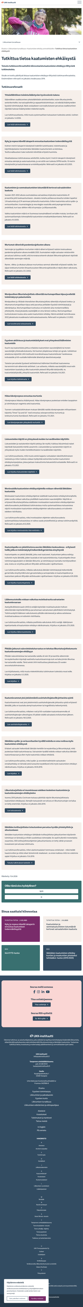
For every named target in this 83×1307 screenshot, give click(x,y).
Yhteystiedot (41, 1273)
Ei (41, 897)
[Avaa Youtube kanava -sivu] (48, 992)
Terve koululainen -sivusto (41, 1226)
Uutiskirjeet (41, 1255)
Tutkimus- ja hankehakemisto (41, 1238)
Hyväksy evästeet (37, 1298)
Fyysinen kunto (41, 1098)
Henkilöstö (41, 1161)
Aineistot (41, 1111)
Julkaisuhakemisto (41, 1167)
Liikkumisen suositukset (41, 1186)
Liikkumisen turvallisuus (11, 42)
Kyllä (41, 891)
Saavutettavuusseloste (50, 1297)
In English (41, 1127)
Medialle (41, 1199)
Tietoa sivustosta (41, 1235)
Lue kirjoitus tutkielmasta (17, 379)
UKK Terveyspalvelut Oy (41, 1248)
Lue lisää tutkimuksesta (16, 124)
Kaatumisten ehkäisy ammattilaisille (40, 48)
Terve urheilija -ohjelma (41, 1229)
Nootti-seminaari (41, 1205)
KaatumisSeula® (41, 1174)
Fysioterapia (41, 1155)
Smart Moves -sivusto (41, 1216)
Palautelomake (41, 1210)
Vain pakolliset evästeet (17, 1298)
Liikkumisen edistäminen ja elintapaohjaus (41, 1105)
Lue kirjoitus (12, 681)
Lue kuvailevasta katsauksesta (19, 324)
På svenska (41, 1130)
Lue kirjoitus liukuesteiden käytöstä (21, 472)
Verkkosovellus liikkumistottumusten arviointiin (41, 1264)
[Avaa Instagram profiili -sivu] (38, 992)
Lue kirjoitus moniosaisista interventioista (23, 530)
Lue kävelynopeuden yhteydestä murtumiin (23, 422)
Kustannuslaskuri (41, 1180)
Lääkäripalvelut (41, 1189)
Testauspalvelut (41, 1232)
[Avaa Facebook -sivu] (34, 992)
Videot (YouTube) (41, 1267)
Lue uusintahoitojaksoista (17, 724)
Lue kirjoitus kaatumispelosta (18, 583)
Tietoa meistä (41, 1121)
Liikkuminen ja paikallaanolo (41, 1095)
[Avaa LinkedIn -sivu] (43, 992)
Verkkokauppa (41, 1261)
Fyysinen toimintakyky (41, 1091)
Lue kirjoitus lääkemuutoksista (19, 632)
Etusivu (4, 48)
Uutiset (41, 1251)
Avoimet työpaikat (41, 1149)
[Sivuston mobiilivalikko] (79, 2)
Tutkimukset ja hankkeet (41, 1117)
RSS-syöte (42, 1018)
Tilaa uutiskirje (40, 1004)
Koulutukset (42, 1114)
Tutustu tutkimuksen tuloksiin (18, 863)
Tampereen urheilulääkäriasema (41, 1223)
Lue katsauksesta (14, 810)
